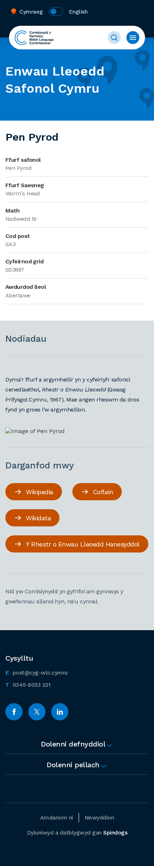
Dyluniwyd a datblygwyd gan (77, 832)
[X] (36, 711)
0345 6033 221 (27, 684)
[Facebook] (14, 711)
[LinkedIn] (59, 711)
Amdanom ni (56, 817)
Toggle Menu (132, 37)
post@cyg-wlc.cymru (36, 672)
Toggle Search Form (114, 37)
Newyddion (99, 817)
